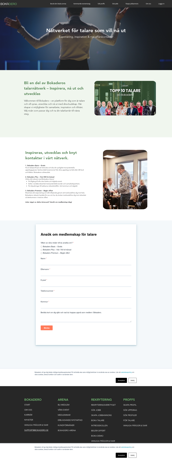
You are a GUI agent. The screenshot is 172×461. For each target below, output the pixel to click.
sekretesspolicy (126, 447)
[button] (60, 3)
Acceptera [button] (121, 455)
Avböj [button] (132, 455)
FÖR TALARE (129, 420)
